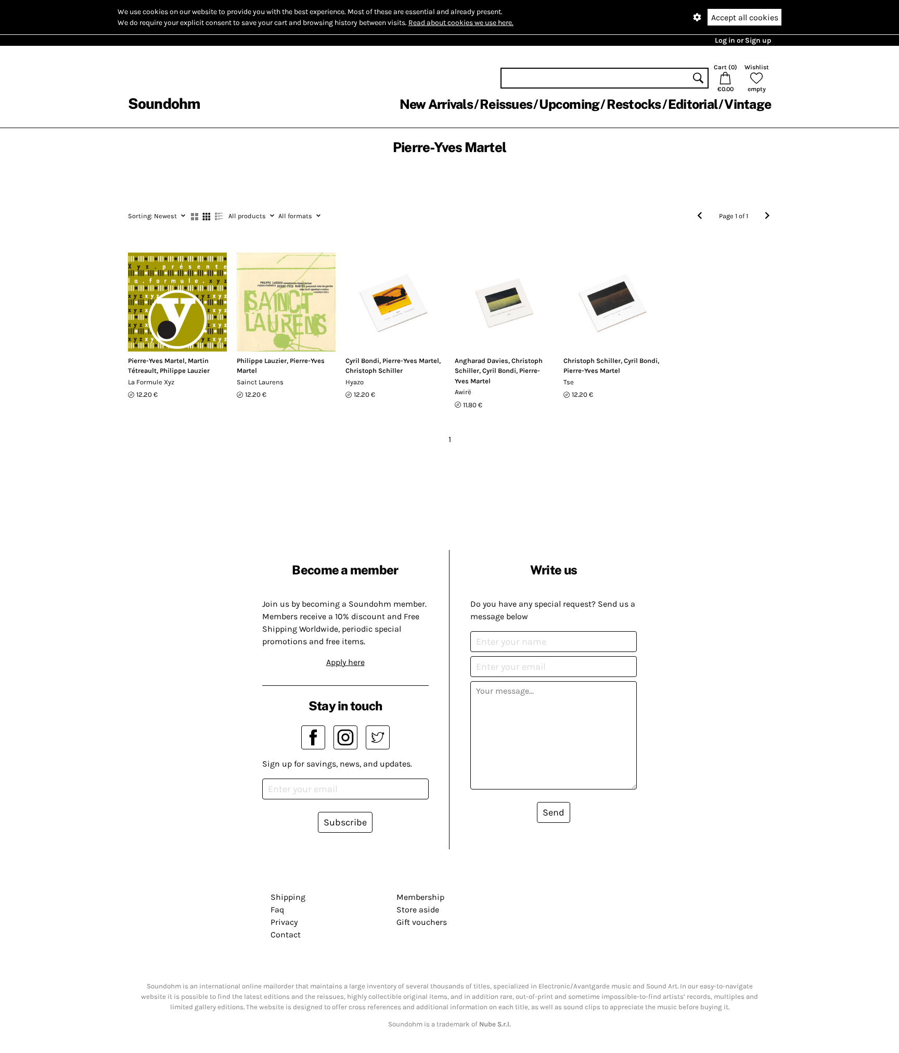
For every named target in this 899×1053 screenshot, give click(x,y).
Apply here (345, 662)
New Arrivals (436, 104)
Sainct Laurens (260, 382)
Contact (286, 934)
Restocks (634, 104)
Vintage (747, 104)
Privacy (284, 922)
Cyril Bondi (362, 361)
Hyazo (354, 382)
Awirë (463, 392)
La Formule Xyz (151, 382)
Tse (568, 382)
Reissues (506, 104)
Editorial (692, 104)
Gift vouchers (421, 922)
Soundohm (164, 103)
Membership (420, 897)
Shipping (288, 897)
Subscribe (345, 822)
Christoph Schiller (374, 370)
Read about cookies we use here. (460, 22)
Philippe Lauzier (185, 370)
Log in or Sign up (743, 40)
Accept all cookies (744, 17)
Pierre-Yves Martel (156, 361)
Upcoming (569, 104)
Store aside (417, 909)
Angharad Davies (481, 361)
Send (553, 812)
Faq (277, 909)
